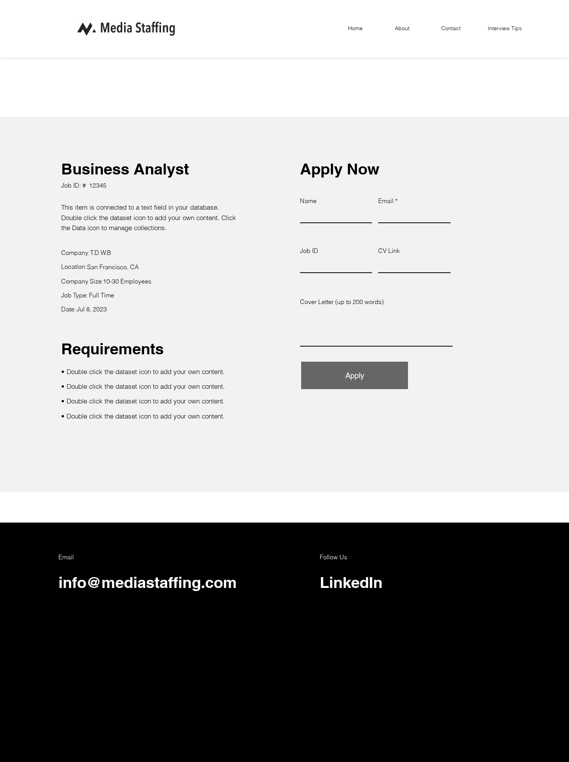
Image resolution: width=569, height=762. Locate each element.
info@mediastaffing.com (147, 582)
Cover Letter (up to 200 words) (342, 302)
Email (386, 201)
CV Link (389, 251)
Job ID (309, 251)
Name (308, 201)
